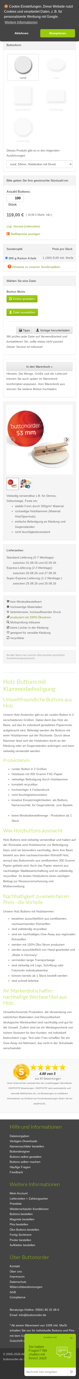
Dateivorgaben (19, 1136)
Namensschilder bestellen (27, 1146)
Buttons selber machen (25, 1161)
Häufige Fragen (20, 1167)
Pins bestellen (19, 1224)
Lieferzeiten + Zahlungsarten (29, 1198)
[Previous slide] (12, 440)
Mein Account (19, 1193)
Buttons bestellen (21, 1214)
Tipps (26, 330)
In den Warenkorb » (39, 366)
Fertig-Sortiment (20, 1234)
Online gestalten (23, 298)
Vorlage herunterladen (54, 330)
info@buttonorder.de (32, 1315)
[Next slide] (67, 440)
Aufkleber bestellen (22, 1245)
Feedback (16, 1172)
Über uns (16, 1271)
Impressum (17, 1276)
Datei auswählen (23, 312)
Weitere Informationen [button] (21, 22)
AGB (13, 1292)
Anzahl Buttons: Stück (19, 198)
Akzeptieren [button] (57, 33)
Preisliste (16, 1203)
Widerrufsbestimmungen (26, 1287)
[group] (13, 484)
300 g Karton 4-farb (22, 258)
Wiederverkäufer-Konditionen (29, 1209)
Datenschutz (18, 1281)
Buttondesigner (20, 1151)
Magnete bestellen (22, 1219)
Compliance (17, 1297)
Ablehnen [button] (21, 33)
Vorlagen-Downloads (23, 1141)
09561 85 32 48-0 (47, 1309)
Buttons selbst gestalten (26, 1156)
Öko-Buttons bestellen (24, 1229)
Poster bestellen (20, 1240)
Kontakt (15, 1266)
